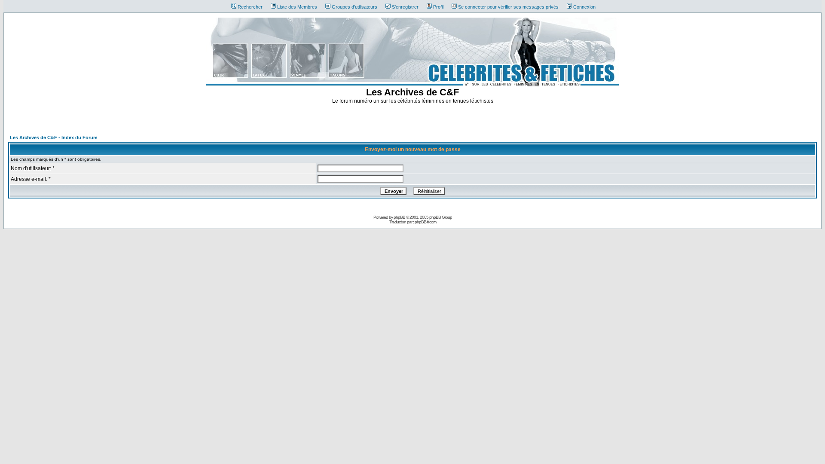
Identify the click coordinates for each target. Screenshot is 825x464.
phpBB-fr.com (425, 222)
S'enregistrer (405, 6)
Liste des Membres (297, 6)
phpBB (399, 217)
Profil (438, 6)
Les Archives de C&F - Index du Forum (54, 137)
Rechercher (250, 6)
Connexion (584, 6)
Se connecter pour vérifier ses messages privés (508, 6)
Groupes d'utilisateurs (354, 6)
